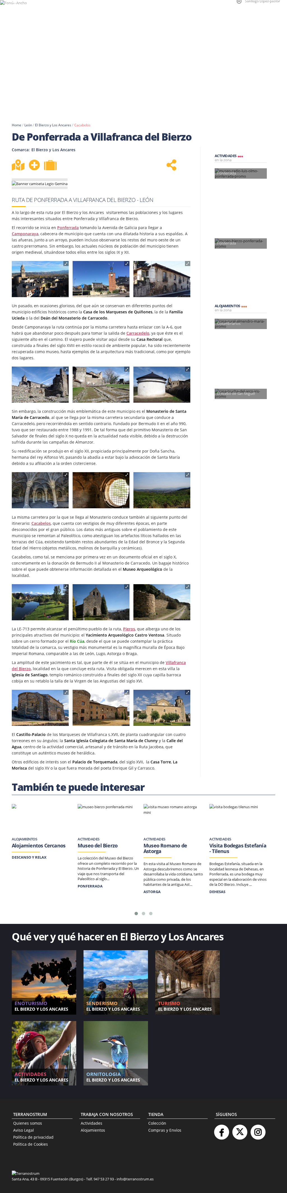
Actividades (91, 1123)
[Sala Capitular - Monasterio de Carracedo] (40, 490)
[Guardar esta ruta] (34, 165)
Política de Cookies (30, 1144)
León (28, 125)
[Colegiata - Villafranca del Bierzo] (161, 708)
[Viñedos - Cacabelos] (161, 490)
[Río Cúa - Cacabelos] (40, 602)
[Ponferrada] (40, 279)
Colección (157, 1123)
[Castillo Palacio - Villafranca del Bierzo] (101, 708)
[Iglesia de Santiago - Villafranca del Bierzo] (40, 708)
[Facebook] (221, 1130)
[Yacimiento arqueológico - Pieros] (161, 602)
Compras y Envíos (164, 1130)
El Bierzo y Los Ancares (53, 125)
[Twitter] (240, 1130)
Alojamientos (93, 1130)
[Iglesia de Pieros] (101, 602)
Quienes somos (27, 1123)
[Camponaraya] (101, 279)
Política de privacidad (33, 1137)
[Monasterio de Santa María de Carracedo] (40, 385)
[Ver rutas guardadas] (51, 165)
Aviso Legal (23, 1130)
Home (16, 125)
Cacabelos (82, 125)
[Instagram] (258, 1130)
